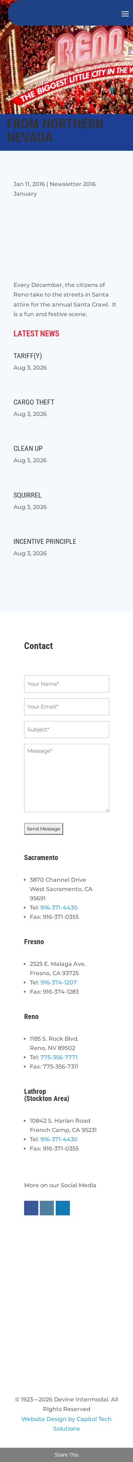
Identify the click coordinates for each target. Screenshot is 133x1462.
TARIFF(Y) (27, 355)
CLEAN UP (28, 448)
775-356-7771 (59, 1057)
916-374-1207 (58, 982)
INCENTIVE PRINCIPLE (44, 541)
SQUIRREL (27, 495)
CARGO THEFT (33, 402)
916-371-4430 (59, 907)
